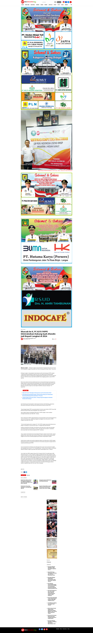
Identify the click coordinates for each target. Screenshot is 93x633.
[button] (71, 4)
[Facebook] (24, 472)
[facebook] (66, 2)
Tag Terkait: (23, 475)
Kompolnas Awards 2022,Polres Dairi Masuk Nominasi (45, 481)
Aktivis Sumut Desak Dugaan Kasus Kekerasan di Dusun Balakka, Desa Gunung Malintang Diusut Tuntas (52, 611)
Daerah (24, 329)
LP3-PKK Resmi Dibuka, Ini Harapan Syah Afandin (52, 603)
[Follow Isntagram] (44, 629)
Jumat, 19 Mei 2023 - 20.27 (26, 339)
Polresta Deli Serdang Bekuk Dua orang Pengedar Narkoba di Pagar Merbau (52, 617)
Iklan (69, 628)
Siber (61, 628)
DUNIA (42, 4)
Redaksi (57, 628)
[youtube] (71, 2)
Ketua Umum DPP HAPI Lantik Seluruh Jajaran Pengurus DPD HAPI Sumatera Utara (52, 599)
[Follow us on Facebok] (40, 629)
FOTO (59, 4)
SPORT (55, 4)
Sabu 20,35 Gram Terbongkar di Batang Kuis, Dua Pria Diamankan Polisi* (36, 392)
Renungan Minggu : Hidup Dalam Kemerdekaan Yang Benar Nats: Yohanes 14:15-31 (52, 579)
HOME (22, 4)
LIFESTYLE (50, 4)
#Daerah (28, 475)
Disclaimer (65, 628)
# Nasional (49, 562)
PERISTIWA (27, 4)
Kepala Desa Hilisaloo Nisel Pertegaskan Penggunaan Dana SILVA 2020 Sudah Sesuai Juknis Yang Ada (26, 482)
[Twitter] (26, 472)
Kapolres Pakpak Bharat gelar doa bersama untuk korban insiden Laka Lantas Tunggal (45, 487)
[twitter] (68, 2)
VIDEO (62, 4)
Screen (59, 2)
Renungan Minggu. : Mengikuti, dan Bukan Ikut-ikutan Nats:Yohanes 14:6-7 (52, 622)
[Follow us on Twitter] (42, 629)
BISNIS (46, 4)
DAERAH (37, 4)
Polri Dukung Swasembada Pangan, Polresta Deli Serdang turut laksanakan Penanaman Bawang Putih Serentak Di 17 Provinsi (37, 395)
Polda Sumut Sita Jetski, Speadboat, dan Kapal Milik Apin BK (26, 487)
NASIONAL (33, 4)
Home (22, 329)
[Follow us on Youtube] (47, 629)
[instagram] (64, 2)
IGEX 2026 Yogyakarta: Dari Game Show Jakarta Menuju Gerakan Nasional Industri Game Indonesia (52, 593)
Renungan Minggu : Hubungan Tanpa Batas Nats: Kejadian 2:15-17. (52, 568)
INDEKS (66, 4)
